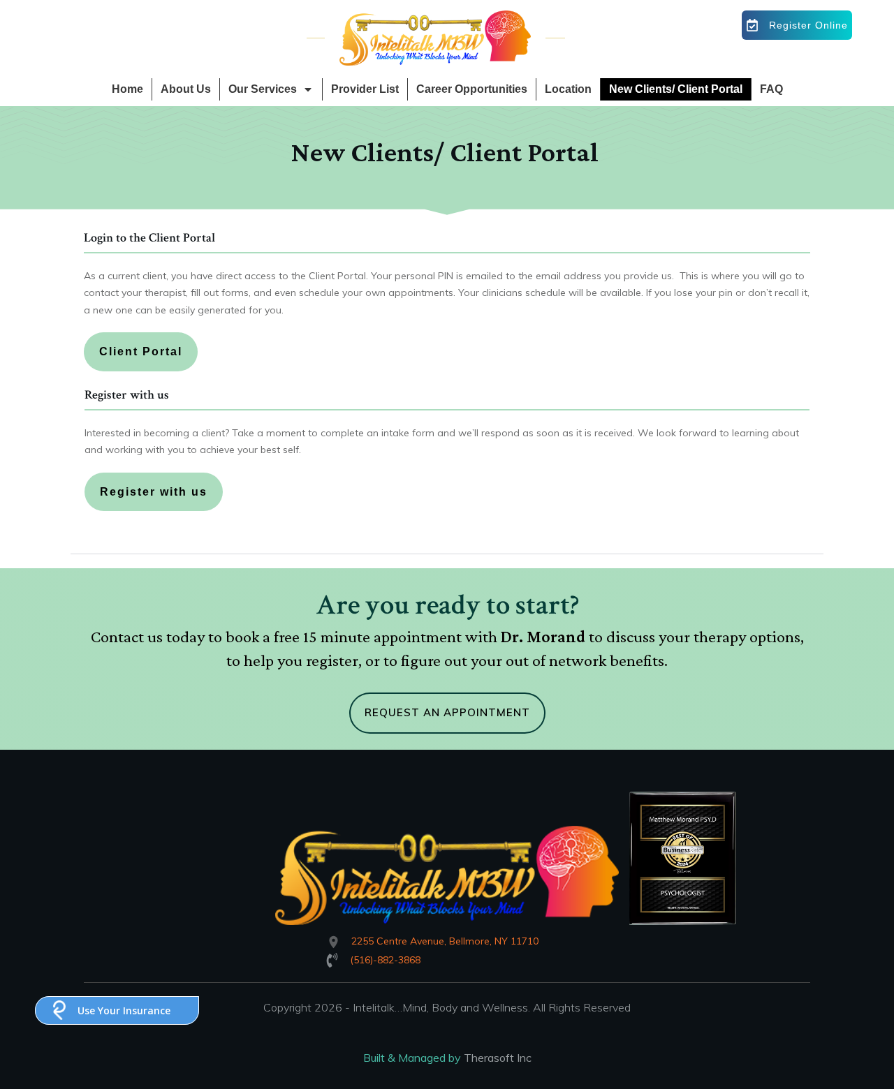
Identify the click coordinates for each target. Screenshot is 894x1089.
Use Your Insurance (124, 1010)
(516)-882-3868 (385, 960)
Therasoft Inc (498, 1058)
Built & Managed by (413, 1058)
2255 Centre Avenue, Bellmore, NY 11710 (444, 941)
